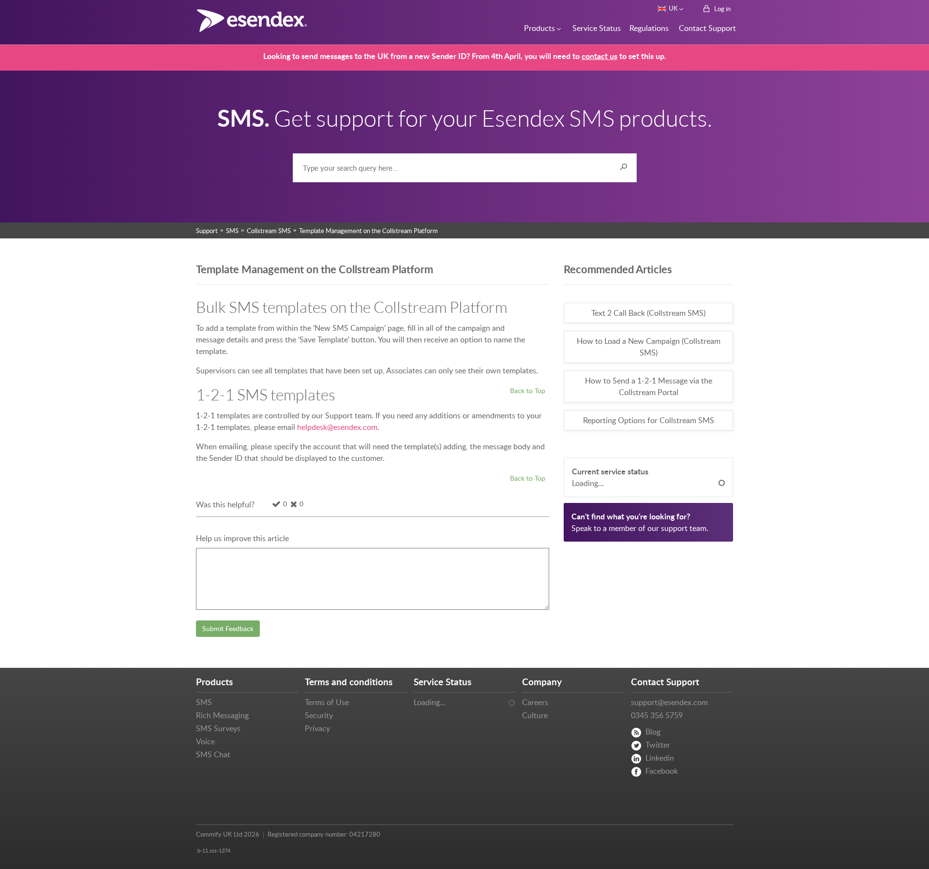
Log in (722, 8)
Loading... (588, 483)
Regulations (647, 28)
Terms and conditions (348, 681)
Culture (535, 715)
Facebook (661, 771)
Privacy (317, 728)
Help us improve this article (242, 538)
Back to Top (527, 390)
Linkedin (659, 757)
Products (538, 28)
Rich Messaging (222, 715)
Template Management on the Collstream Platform (368, 230)
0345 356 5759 (657, 715)
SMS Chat (213, 754)
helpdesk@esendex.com (337, 427)
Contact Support (704, 28)
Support (207, 230)
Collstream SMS (269, 230)
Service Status (594, 28)
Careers (535, 702)
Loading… (430, 702)
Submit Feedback (228, 628)
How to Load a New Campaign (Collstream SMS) (648, 347)
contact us (599, 55)
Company (542, 681)
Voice (205, 741)
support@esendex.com (669, 702)
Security (319, 715)
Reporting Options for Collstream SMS (648, 420)
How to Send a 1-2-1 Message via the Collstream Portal (648, 386)
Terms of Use (327, 702)
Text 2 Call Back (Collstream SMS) (648, 313)
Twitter (657, 744)
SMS (232, 230)
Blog (652, 731)
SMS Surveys (218, 728)
